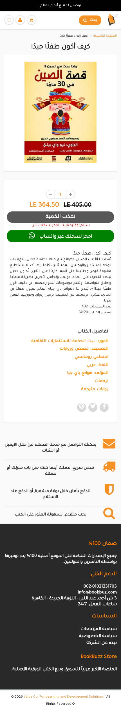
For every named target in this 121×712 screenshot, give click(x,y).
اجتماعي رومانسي (91, 357)
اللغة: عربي (97, 365)
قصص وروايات (74, 349)
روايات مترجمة (94, 389)
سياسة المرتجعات (98, 629)
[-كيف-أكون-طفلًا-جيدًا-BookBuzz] (60, 112)
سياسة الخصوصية (98, 636)
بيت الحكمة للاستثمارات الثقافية (63, 341)
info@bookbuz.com (97, 592)
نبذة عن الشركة (101, 643)
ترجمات (101, 381)
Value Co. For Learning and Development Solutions (64, 697)
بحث (93, 20)
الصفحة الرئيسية (105, 36)
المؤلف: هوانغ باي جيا (87, 373)
